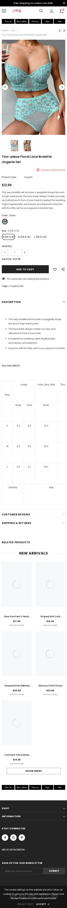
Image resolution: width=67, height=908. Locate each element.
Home (5, 30)
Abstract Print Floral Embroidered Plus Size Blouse (50, 686)
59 (8, 278)
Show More (33, 771)
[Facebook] (5, 837)
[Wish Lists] (55, 269)
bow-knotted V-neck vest (16, 617)
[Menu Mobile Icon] (4, 11)
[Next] (62, 87)
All (13, 30)
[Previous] (5, 87)
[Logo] (17, 11)
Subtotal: (7, 259)
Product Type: (9, 177)
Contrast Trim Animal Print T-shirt (16, 755)
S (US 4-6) (8, 236)
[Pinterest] (22, 837)
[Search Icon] (41, 11)
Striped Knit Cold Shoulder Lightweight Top (50, 617)
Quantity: (7, 246)
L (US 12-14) (40, 236)
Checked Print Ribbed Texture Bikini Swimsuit (17, 686)
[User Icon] (52, 11)
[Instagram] (13, 837)
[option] (33, 87)
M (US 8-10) (24, 236)
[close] (64, 3)
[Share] (62, 269)
